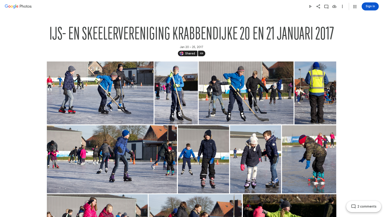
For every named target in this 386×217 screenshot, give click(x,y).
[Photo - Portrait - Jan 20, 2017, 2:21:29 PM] (315, 92)
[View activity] (326, 6)
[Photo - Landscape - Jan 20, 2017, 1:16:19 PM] (100, 92)
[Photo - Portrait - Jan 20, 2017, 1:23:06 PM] (255, 159)
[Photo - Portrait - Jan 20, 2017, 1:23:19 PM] (309, 159)
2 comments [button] (366, 207)
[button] (355, 7)
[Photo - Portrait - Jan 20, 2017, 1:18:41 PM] (176, 92)
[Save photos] (334, 6)
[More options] (342, 6)
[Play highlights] (310, 6)
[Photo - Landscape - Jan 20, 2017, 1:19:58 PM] (246, 92)
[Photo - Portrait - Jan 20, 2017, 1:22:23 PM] (203, 159)
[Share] (318, 6)
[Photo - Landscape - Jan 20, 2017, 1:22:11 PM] (112, 159)
